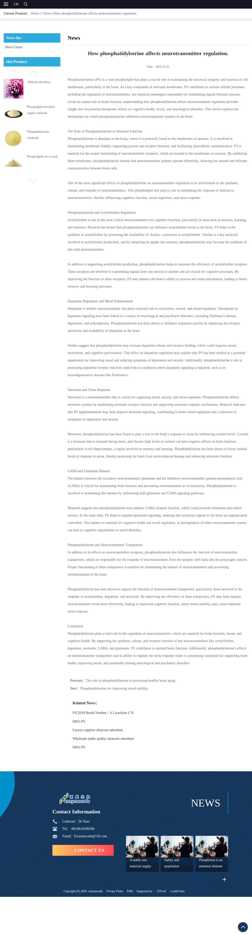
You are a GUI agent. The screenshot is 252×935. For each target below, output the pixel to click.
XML (130, 891)
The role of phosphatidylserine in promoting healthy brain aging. (131, 680)
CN (16, 4)
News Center (14, 47)
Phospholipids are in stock (42, 156)
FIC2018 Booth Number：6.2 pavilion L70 (103, 713)
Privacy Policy (115, 891)
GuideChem (178, 891)
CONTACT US (89, 850)
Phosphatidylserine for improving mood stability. (114, 688)
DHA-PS (79, 721)
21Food (161, 891)
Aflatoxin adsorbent (38, 81)
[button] (32, 71)
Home (35, 13)
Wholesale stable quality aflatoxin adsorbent (103, 739)
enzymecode (95, 891)
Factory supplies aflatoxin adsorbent (98, 730)
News (47, 13)
